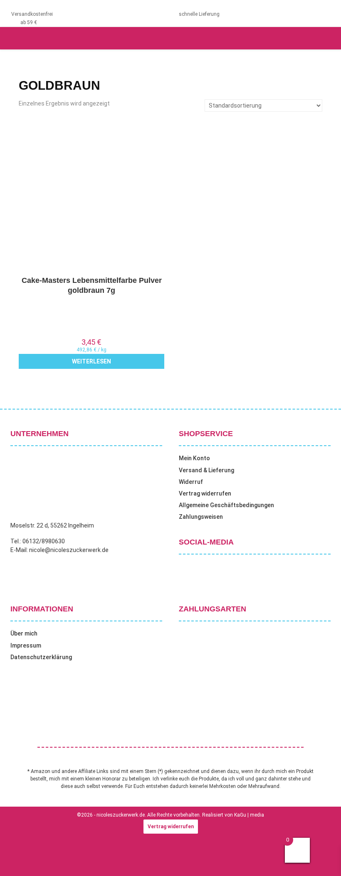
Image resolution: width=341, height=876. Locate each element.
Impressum (25, 645)
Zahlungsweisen (201, 516)
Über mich (23, 633)
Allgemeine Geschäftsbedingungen (226, 505)
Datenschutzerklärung (41, 657)
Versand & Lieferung (206, 470)
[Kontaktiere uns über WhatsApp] (16, 859)
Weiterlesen (91, 361)
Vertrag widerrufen (205, 493)
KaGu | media (249, 815)
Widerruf (191, 481)
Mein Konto (194, 458)
